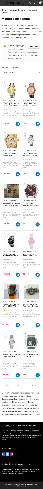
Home (4, 10)
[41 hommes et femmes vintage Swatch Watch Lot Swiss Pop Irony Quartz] (11, 191)
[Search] (30, 3)
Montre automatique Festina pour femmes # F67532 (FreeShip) (31, 356)
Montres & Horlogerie (17, 10)
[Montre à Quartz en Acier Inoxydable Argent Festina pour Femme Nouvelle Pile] (31, 291)
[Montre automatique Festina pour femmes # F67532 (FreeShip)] (31, 342)
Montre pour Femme (9, 100)
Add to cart (18, 124)
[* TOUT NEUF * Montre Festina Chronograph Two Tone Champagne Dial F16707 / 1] (11, 90)
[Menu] (2, 3)
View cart (34, 46)
